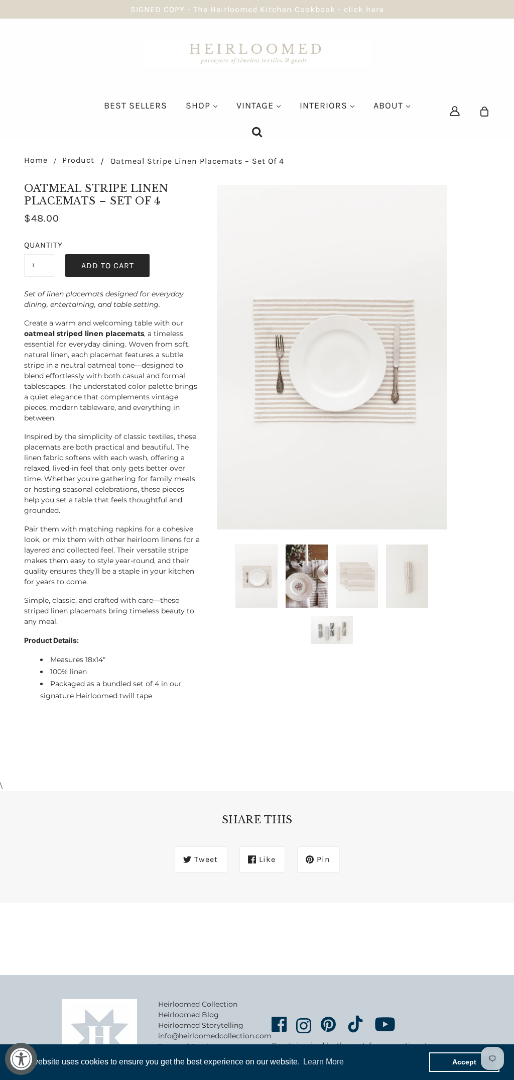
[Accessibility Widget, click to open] (21, 1059)
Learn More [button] (323, 1061)
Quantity (39, 245)
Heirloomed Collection (197, 1004)
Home (36, 160)
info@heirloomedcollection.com (215, 1035)
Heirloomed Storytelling (200, 1025)
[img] (455, 110)
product (78, 160)
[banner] (257, 52)
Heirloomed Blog (188, 1014)
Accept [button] (464, 1062)
